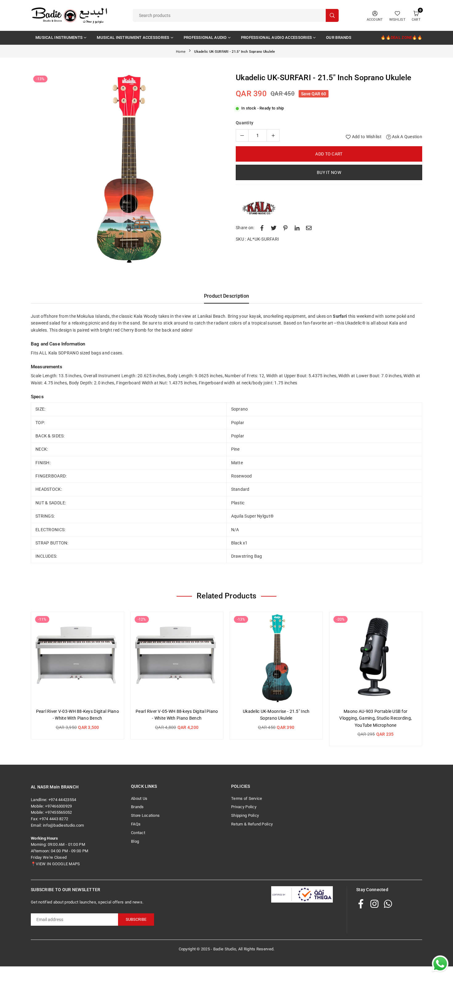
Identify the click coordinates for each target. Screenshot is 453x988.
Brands (137, 806)
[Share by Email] (309, 227)
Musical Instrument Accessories (133, 37)
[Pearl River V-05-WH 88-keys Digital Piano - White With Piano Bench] (177, 658)
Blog (135, 841)
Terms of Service (246, 798)
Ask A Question (406, 136)
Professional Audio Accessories (276, 37)
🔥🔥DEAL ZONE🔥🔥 (401, 37)
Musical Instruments (59, 37)
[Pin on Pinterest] (285, 227)
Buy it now (329, 172)
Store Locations (145, 815)
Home (181, 52)
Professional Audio (205, 37)
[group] (126, 168)
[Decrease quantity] (242, 135)
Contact (138, 832)
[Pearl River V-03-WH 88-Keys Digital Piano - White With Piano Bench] (77, 658)
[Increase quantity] (273, 135)
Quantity (244, 122)
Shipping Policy (245, 815)
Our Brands (338, 37)
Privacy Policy (243, 806)
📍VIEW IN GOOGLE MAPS (55, 864)
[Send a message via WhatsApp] (440, 964)
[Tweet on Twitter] (274, 227)
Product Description (226, 296)
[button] (212, 169)
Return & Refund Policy (252, 824)
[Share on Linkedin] (297, 227)
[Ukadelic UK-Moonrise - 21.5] (276, 658)
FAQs (136, 824)
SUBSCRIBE (136, 919)
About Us (139, 798)
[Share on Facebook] (262, 227)
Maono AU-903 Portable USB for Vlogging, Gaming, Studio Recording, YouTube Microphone (375, 718)
